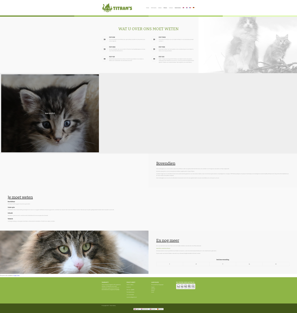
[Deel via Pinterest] (223, 264)
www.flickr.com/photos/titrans (163, 248)
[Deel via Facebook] (169, 264)
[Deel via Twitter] (196, 264)
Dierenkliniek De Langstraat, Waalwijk (110, 289)
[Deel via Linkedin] (249, 264)
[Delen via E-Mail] (276, 264)
